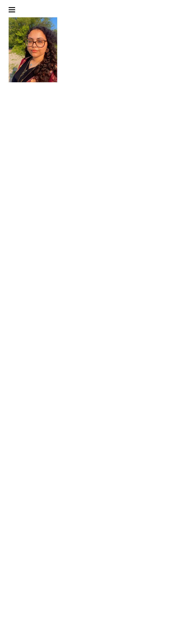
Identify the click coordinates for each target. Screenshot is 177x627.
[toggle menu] (11, 9)
